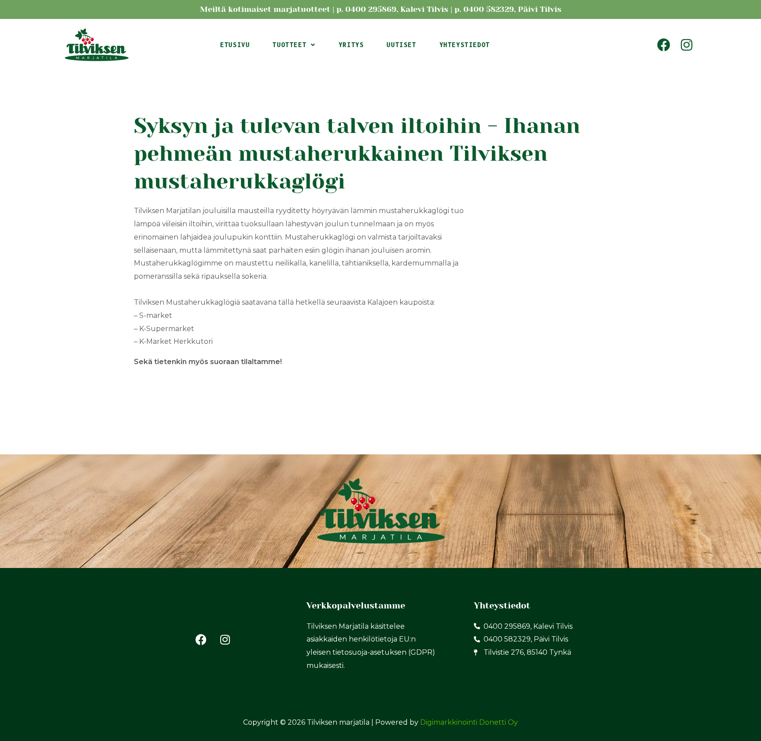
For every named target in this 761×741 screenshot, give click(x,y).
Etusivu (235, 44)
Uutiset (401, 44)
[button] (294, 45)
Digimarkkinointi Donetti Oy (469, 722)
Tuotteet (290, 44)
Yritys (351, 44)
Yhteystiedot (465, 44)
